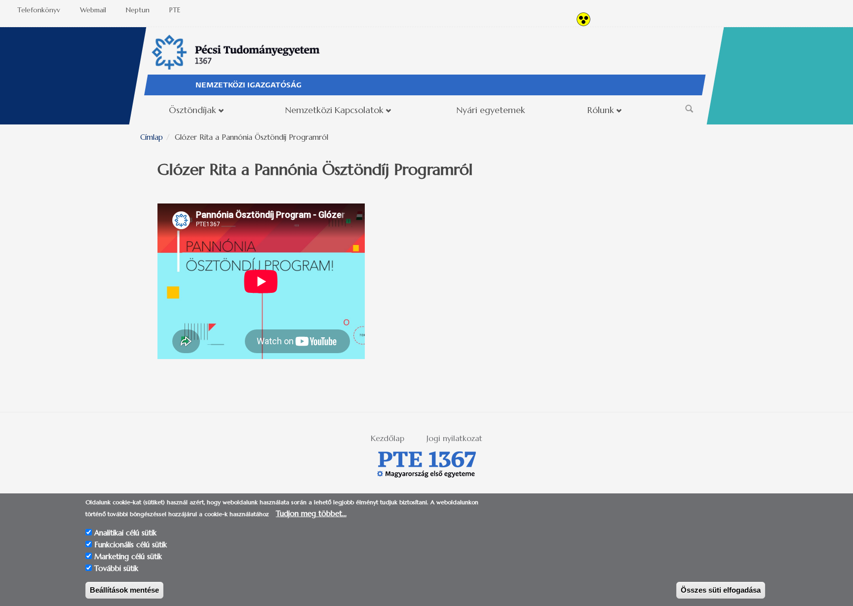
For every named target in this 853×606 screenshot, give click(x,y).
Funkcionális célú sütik (130, 544)
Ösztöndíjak (192, 110)
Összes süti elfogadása (721, 590)
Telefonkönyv (38, 9)
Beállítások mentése (124, 590)
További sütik (116, 568)
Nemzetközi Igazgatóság (248, 85)
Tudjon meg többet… (311, 513)
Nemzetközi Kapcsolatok (334, 110)
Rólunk (600, 110)
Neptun (138, 9)
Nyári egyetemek (490, 110)
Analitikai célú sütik (125, 532)
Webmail (93, 9)
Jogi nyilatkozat (454, 438)
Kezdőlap (387, 438)
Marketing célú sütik (128, 556)
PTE (175, 9)
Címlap (151, 137)
